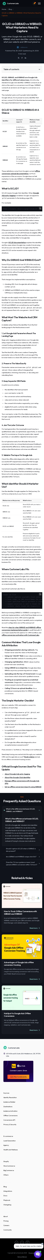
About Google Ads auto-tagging (17, 774)
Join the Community (18, 1077)
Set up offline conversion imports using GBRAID (23, 787)
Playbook (6, 1200)
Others (5, 1175)
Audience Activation (10, 1111)
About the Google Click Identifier (17, 777)
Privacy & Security (9, 1124)
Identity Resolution (10, 1097)
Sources (6, 1093)
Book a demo (29, 757)
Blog (10, 9)
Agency (6, 1145)
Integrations (7, 1191)
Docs (5, 1196)
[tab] (22, 810)
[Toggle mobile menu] (39, 3)
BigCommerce (8, 1170)
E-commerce (8, 1136)
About (5, 1216)
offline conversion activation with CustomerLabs (20, 635)
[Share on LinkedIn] (25, 58)
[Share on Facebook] (22, 58)
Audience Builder (9, 1102)
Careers (6, 1225)
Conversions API (9, 1120)
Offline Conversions (10, 1115)
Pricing (5, 1221)
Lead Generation (9, 1141)
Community (7, 1230)
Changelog (7, 1205)
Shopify (6, 1161)
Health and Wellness (10, 1150)
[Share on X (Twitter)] (18, 58)
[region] (22, 600)
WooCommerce (9, 1166)
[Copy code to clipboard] (40, 208)
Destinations (7, 1107)
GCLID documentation (17, 242)
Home (4, 9)
